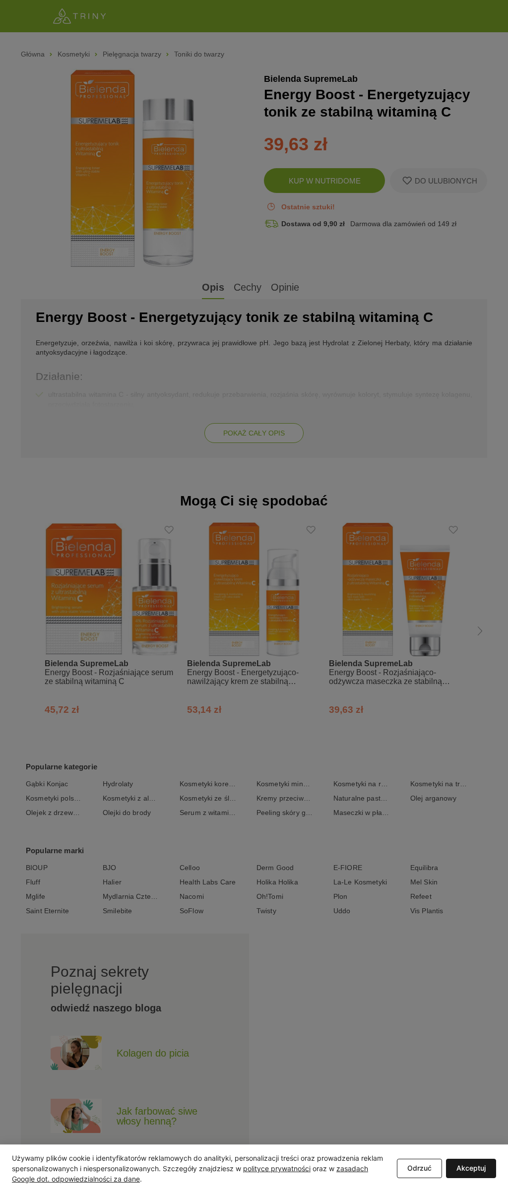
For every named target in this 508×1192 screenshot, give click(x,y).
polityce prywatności (277, 1168)
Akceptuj (471, 1168)
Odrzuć (419, 1168)
